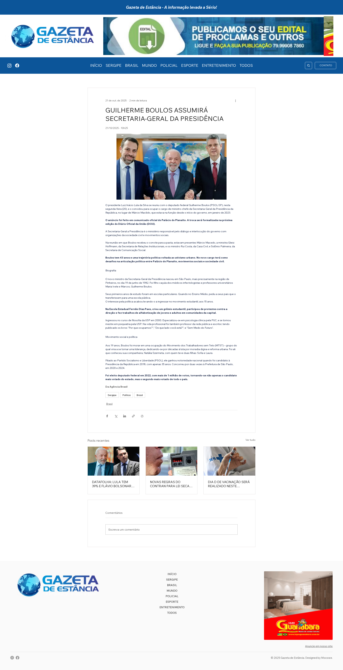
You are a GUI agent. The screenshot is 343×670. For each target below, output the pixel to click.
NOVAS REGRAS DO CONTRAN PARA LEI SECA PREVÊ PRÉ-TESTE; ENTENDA (169, 484)
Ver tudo (250, 439)
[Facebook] (17, 65)
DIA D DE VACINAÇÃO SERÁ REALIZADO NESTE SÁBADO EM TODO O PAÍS (229, 484)
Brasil (140, 395)
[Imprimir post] (142, 416)
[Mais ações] (235, 101)
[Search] (308, 65)
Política (127, 395)
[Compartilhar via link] (133, 416)
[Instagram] (9, 65)
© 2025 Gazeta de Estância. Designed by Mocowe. (302, 657)
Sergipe (112, 395)
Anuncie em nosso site (319, 646)
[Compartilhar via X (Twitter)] (116, 416)
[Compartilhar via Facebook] (107, 416)
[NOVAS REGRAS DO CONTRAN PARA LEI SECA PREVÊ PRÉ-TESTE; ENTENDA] (171, 461)
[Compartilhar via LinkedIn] (124, 416)
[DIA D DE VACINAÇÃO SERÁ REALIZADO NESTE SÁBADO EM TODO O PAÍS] (229, 461)
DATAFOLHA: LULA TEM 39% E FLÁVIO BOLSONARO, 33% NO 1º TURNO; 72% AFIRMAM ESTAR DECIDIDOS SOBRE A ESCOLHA (113, 484)
